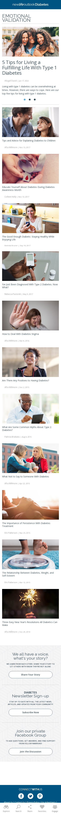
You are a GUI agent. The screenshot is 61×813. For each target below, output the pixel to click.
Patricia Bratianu (12, 436)
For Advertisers (48, 802)
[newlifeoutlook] (30, 4)
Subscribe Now (30, 712)
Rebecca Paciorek (13, 294)
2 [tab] (30, 99)
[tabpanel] (30, 62)
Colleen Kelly (10, 196)
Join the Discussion (30, 751)
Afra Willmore (11, 147)
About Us (8, 802)
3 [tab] (35, 99)
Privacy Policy (33, 802)
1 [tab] (25, 99)
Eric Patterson (11, 532)
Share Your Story (30, 674)
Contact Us (20, 802)
